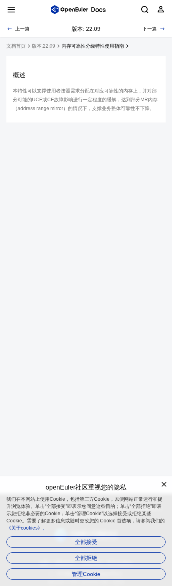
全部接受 (86, 542)
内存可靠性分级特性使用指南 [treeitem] (93, 46)
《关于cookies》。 (26, 528)
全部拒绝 (86, 558)
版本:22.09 (43, 46)
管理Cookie (86, 574)
